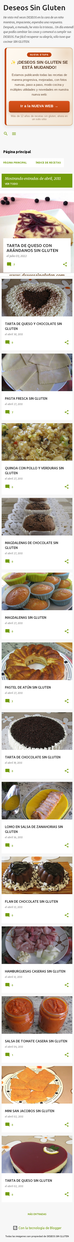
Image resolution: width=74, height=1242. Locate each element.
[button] (64, 264)
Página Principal (15, 162)
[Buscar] (5, 134)
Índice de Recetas (48, 162)
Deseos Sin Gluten (34, 7)
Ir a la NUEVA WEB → (39, 106)
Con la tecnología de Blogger (39, 1228)
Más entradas (37, 1214)
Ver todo (11, 184)
